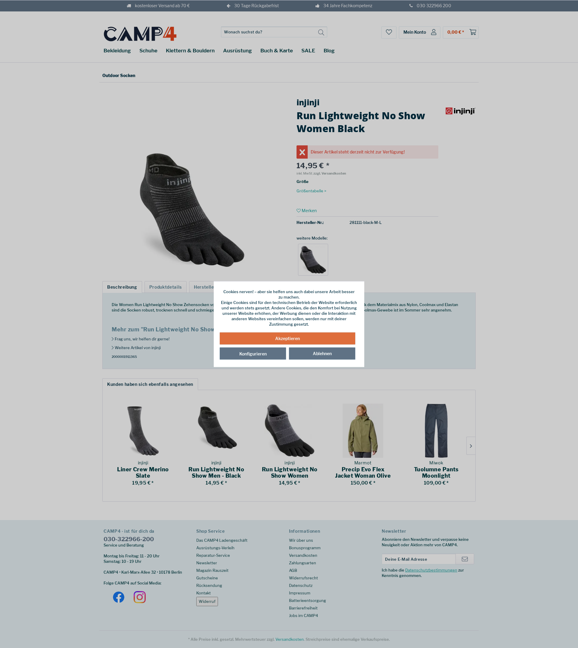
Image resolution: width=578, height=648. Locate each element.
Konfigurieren (253, 353)
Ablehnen (322, 353)
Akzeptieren (287, 338)
